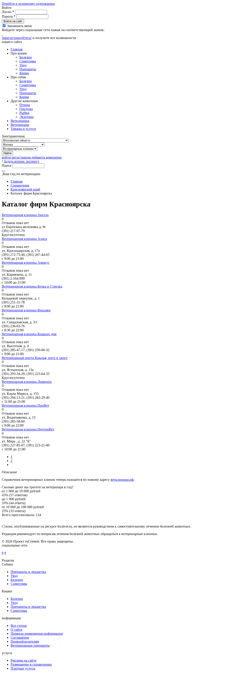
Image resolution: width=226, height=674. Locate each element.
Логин (8, 12)
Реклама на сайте (23, 660)
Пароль (8, 16)
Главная (17, 49)
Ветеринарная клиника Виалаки (26, 310)
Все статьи (19, 625)
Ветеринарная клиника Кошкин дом (29, 334)
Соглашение (20, 637)
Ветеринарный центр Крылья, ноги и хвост (35, 358)
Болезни (25, 57)
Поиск (7, 165)
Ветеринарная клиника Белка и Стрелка (32, 286)
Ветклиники (20, 121)
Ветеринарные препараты (30, 645)
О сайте (16, 629)
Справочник (20, 185)
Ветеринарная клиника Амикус (25, 262)
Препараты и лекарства (28, 572)
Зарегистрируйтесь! (17, 38)
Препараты (27, 69)
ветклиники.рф (122, 479)
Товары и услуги (23, 129)
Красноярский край (25, 189)
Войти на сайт (13, 21)
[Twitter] (2, 34)
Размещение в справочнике (31, 664)
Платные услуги (23, 668)
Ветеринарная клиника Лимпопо (27, 382)
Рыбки (24, 113)
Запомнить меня (19, 26)
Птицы (24, 105)
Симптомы (27, 61)
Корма (24, 73)
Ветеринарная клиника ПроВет (25, 405)
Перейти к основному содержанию (28, 4)
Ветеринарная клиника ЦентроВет (28, 429)
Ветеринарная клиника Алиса (24, 239)
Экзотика (26, 117)
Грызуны (26, 109)
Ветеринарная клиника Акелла (25, 215)
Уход (22, 65)
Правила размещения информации (37, 633)
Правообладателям (25, 641)
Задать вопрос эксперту (21, 161)
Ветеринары (20, 125)
